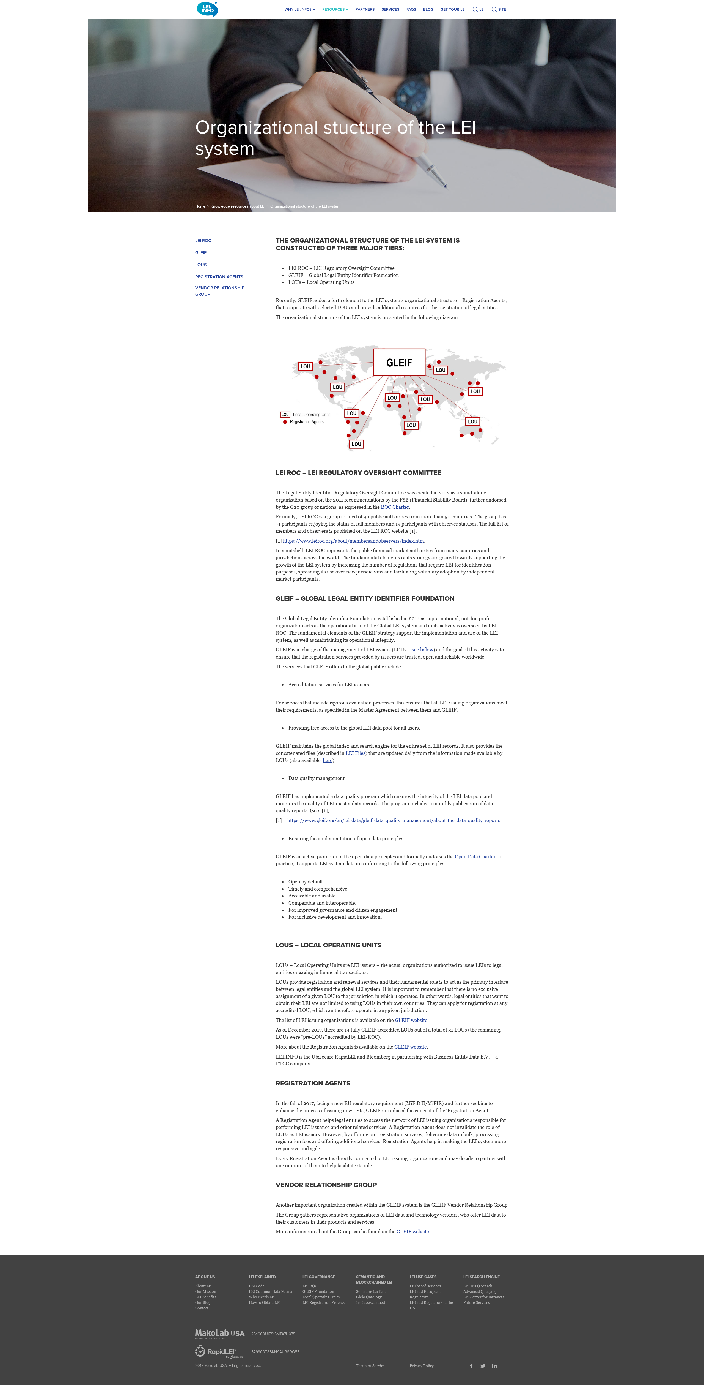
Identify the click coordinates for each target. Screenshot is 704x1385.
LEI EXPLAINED (262, 1277)
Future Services (476, 1302)
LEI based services (425, 1285)
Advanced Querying (479, 1291)
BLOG (428, 9)
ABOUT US (205, 1277)
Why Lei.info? (298, 9)
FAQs (411, 9)
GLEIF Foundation (318, 1291)
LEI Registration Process (323, 1302)
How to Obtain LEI (264, 1302)
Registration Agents (219, 277)
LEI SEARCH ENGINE (481, 1277)
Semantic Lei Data (371, 1291)
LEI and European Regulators (425, 1294)
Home (200, 206)
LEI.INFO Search (477, 1285)
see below (422, 649)
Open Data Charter (475, 856)
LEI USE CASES (423, 1277)
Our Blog (202, 1302)
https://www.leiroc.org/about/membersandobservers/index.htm (353, 541)
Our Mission (205, 1291)
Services (390, 9)
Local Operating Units (321, 1296)
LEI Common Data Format (271, 1291)
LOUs (201, 265)
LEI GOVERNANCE (318, 1277)
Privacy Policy (422, 1365)
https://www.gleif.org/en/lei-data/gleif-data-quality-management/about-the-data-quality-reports (393, 820)
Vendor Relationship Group (219, 291)
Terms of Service (370, 1365)
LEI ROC (203, 240)
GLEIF (201, 252)
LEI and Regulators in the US (431, 1305)
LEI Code (257, 1285)
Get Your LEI (453, 9)
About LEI (204, 1285)
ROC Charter (395, 507)
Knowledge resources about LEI (238, 206)
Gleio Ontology (369, 1296)
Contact (201, 1307)
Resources (334, 9)
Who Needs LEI (262, 1296)
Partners (365, 9)
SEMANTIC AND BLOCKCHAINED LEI (374, 1280)
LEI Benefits (205, 1296)
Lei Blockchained (370, 1302)
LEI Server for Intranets (483, 1296)
